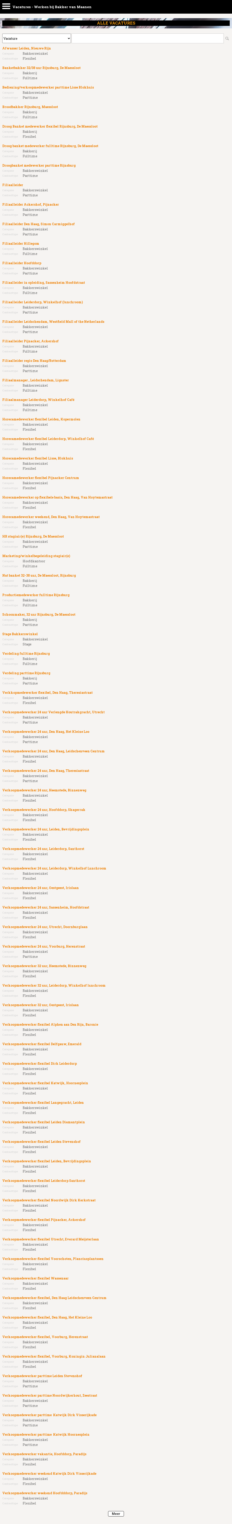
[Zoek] (227, 38)
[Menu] (6, 7)
